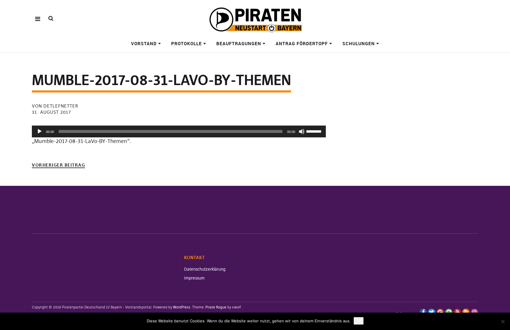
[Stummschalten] (302, 131)
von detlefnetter (55, 106)
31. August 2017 (51, 112)
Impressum (194, 278)
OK (358, 320)
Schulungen (358, 43)
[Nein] (503, 321)
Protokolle (186, 43)
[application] (179, 131)
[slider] (314, 131)
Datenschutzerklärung (204, 269)
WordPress (181, 307)
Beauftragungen (238, 43)
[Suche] (51, 18)
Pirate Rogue (215, 307)
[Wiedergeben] (39, 131)
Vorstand (144, 43)
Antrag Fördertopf (302, 43)
